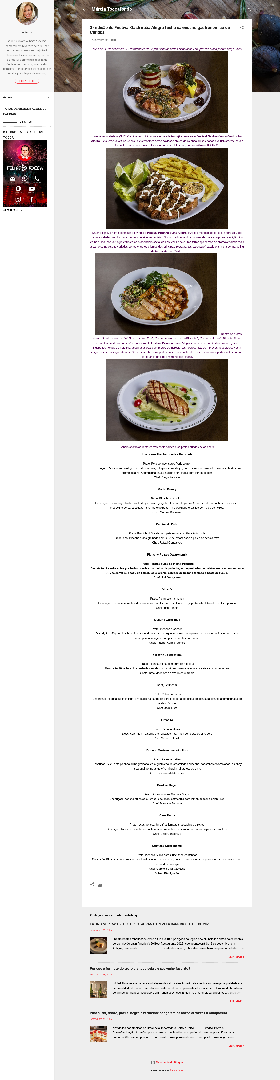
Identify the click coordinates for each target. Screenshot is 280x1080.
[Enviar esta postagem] (100, 886)
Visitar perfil (27, 81)
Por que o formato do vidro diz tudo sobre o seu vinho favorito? (140, 969)
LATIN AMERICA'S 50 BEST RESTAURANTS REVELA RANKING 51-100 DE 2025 (150, 924)
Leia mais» (236, 957)
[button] (242, 28)
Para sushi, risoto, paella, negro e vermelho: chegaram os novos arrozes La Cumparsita (158, 1013)
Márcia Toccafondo (111, 9)
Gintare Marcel (177, 1070)
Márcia (27, 32)
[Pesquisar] (249, 10)
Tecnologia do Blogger (169, 1062)
